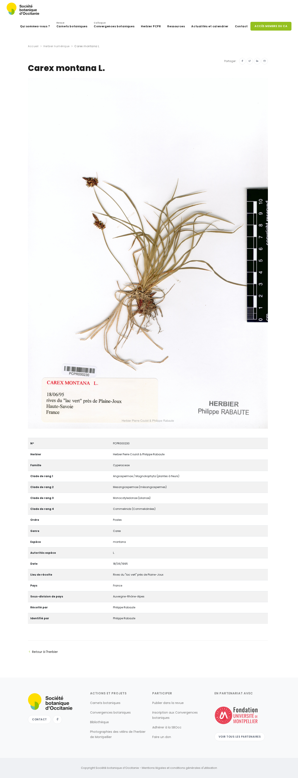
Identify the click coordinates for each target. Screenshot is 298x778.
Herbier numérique (56, 46)
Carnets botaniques (72, 25)
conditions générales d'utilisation (193, 768)
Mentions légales (154, 768)
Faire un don (161, 737)
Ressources (176, 26)
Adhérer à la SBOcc (167, 727)
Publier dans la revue (168, 703)
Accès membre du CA (271, 26)
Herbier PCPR (151, 26)
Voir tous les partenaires (240, 736)
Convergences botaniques (114, 25)
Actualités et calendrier (209, 26)
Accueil (33, 46)
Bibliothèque (99, 722)
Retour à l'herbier (45, 652)
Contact (241, 26)
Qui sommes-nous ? (35, 26)
